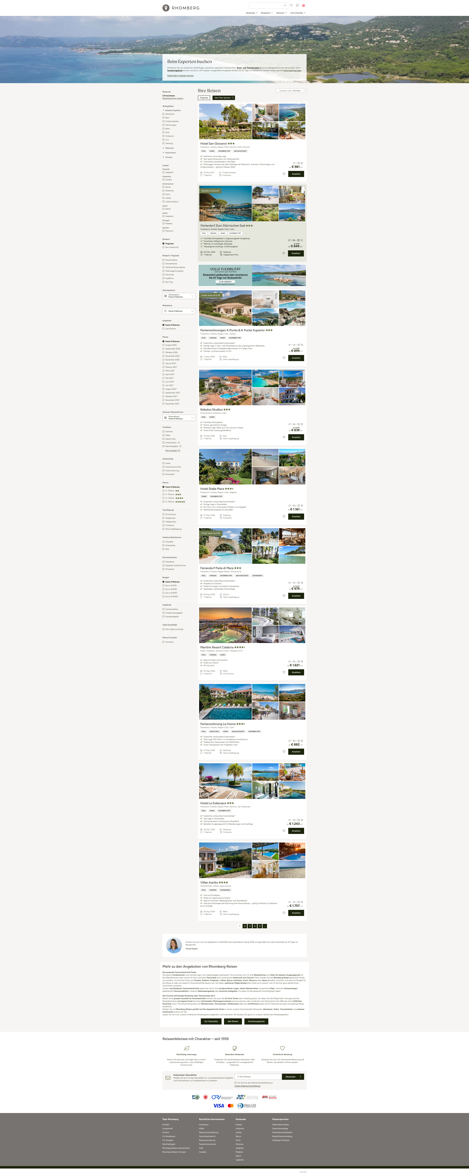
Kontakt (165, 1124)
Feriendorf (169, 474)
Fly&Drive (169, 278)
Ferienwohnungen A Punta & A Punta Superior (232, 330)
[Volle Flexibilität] (252, 275)
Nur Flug (169, 282)
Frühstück (169, 525)
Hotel (167, 463)
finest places (170, 442)
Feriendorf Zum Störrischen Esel (223, 225)
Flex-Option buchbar (174, 629)
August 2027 (171, 389)
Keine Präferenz (172, 325)
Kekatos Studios (211, 409)
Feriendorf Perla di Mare (217, 568)
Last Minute (170, 328)
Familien (169, 431)
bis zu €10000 (171, 596)
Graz (167, 132)
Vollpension (170, 518)
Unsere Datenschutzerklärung (247, 1086)
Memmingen (170, 125)
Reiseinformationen (207, 1144)
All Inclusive (170, 514)
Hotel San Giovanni (213, 143)
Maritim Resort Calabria (216, 647)
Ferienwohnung (172, 470)
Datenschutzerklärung (208, 1132)
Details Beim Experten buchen (180, 75)
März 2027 (170, 371)
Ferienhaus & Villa (173, 467)
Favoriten (169, 642)
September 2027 (172, 393)
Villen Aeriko (209, 882)
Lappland (169, 172)
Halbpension (170, 522)
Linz (167, 140)
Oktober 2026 (171, 352)
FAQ (201, 1148)
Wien (167, 128)
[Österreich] (303, 5)
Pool (167, 549)
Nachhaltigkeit (240, 151)
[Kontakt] (297, 5)
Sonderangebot (172, 616)
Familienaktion (171, 609)
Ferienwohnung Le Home (217, 724)
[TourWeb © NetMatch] (303, 1172)
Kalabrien (169, 216)
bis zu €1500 (171, 585)
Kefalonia (169, 190)
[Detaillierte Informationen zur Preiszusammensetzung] (302, 163)
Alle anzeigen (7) (172, 450)
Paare (167, 435)
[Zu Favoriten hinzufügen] (284, 174)
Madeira (168, 223)
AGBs (201, 1128)
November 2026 (172, 356)
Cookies (202, 1152)
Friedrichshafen (172, 121)
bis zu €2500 (171, 589)
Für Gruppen (167, 1140)
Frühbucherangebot (174, 613)
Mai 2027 (169, 378)
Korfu (167, 194)
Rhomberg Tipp (224, 151)
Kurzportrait (167, 1128)
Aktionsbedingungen (292, 70)
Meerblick (169, 562)
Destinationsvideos (280, 1124)
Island (167, 209)
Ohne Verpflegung (173, 529)
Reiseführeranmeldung (282, 1136)
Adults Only (170, 439)
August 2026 (171, 345)
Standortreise (171, 263)
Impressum (204, 1124)
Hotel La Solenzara (213, 803)
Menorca (169, 231)
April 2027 (169, 374)
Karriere (165, 1132)
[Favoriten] (291, 5)
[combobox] (268, 5)
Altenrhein (170, 114)
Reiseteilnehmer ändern (172, 98)
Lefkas (168, 198)
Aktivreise (169, 274)
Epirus (168, 187)
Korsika (168, 179)
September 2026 (172, 349)
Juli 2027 (169, 385)
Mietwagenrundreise (174, 271)
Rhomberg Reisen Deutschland (175, 1148)
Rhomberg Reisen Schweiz (174, 1152)
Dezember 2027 (172, 404)
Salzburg (169, 143)
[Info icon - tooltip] (179, 442)
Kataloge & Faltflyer (280, 1140)
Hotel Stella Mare (212, 489)
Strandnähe (170, 545)
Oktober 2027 (171, 396)
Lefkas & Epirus (171, 201)
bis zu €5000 (171, 593)
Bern (167, 117)
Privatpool (169, 569)
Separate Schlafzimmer (175, 565)
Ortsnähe (169, 542)
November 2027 (172, 400)
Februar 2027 (171, 367)
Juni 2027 (169, 382)
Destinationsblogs (280, 1128)
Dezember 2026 (172, 360)
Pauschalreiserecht (207, 1136)
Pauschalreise (171, 260)
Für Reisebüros (168, 1136)
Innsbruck (169, 136)
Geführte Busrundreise (175, 267)
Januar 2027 (170, 363)
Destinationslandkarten (282, 1132)
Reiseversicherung (207, 1140)
